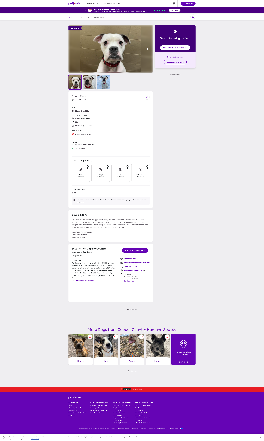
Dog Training (117, 420)
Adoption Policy (130, 259)
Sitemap (102, 429)
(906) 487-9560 (130, 266)
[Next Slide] (147, 49)
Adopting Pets (95, 408)
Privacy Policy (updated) (139, 429)
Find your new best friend (175, 48)
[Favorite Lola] (115, 336)
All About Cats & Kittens (143, 405)
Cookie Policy (161, 429)
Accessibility (151, 429)
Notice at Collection (124, 429)
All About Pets (110, 4)
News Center (72, 410)
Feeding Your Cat (141, 413)
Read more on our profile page (83, 280)
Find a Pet (91, 4)
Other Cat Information (142, 423)
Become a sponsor (175, 62)
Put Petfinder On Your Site (77, 413)
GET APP (174, 10)
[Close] (260, 437)
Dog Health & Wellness (120, 418)
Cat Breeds (139, 410)
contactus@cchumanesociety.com (137, 262)
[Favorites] (174, 3)
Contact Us (72, 415)
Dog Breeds (117, 410)
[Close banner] (85, 10)
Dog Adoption (118, 408)
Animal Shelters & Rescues (99, 410)
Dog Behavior (117, 415)
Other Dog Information (120, 423)
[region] (132, 437)
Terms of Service (111, 429)
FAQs (70, 405)
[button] (74, 82)
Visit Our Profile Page (135, 250)
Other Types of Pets (96, 413)
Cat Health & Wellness (142, 418)
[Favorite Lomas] (167, 336)
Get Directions (129, 281)
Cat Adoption (139, 408)
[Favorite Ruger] (141, 336)
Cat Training (139, 420)
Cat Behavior (139, 415)
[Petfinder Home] (75, 3)
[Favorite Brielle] (90, 336)
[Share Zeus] (193, 17)
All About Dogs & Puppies (121, 405)
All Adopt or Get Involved (98, 405)
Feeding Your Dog (119, 413)
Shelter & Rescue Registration (88, 429)
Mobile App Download (75, 408)
